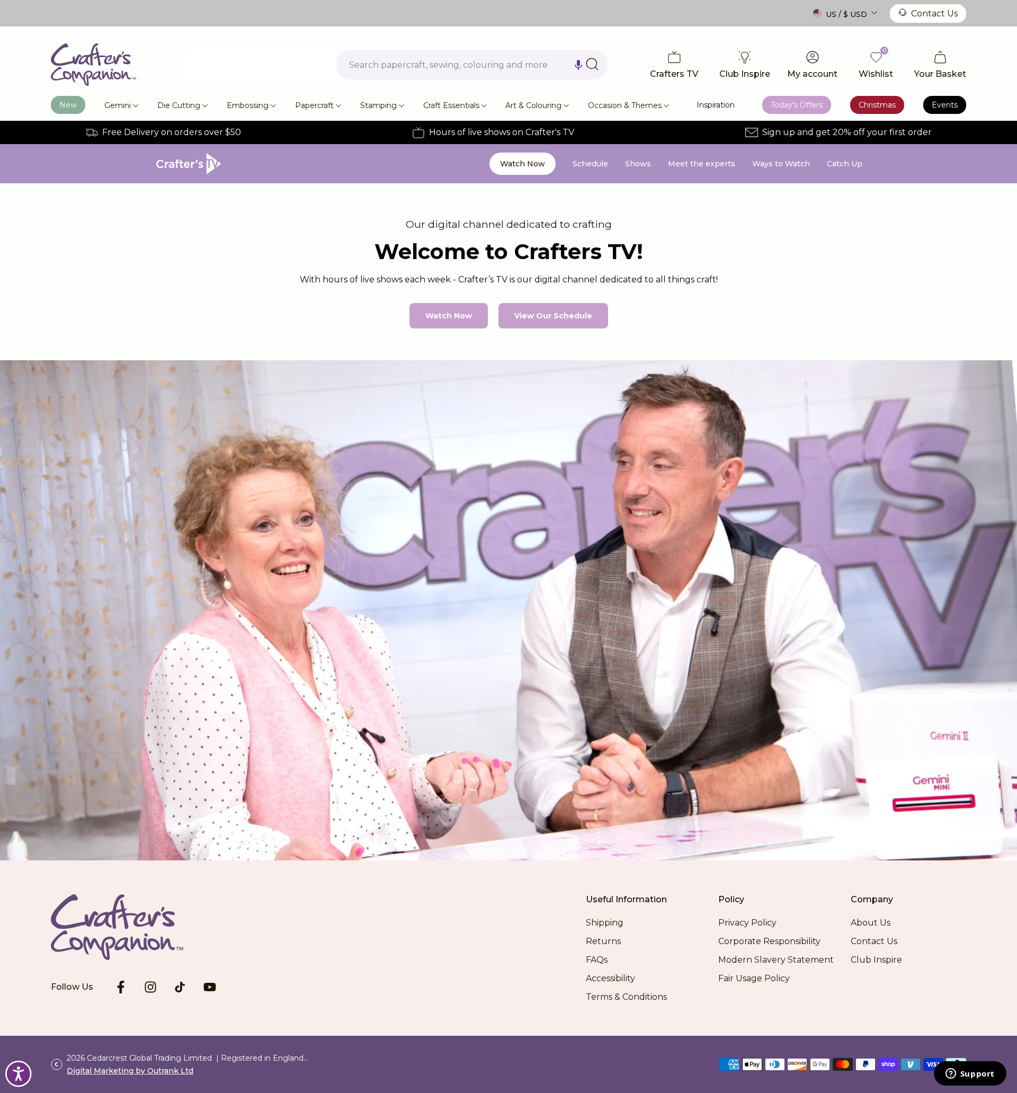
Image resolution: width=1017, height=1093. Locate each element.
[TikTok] (180, 987)
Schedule (590, 163)
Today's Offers (797, 105)
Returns (603, 941)
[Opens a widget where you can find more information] (969, 1074)
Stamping (378, 105)
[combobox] (472, 64)
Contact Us (934, 13)
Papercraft (314, 105)
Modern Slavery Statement (776, 960)
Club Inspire (876, 960)
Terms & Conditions (626, 997)
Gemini (117, 105)
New (68, 105)
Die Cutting (178, 105)
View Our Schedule (553, 316)
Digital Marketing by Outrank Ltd (130, 1071)
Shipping (604, 923)
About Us (870, 923)
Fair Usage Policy (754, 978)
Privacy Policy (747, 923)
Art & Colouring (533, 105)
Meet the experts (701, 163)
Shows (638, 163)
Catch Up (844, 163)
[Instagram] (150, 987)
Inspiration (716, 105)
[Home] (93, 64)
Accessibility (610, 978)
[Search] (592, 64)
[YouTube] (209, 987)
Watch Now (522, 163)
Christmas (877, 105)
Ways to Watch (781, 163)
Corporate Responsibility (769, 941)
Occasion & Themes (625, 105)
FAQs (597, 960)
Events (945, 105)
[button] (578, 64)
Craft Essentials (451, 105)
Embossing (248, 105)
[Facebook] (120, 987)
